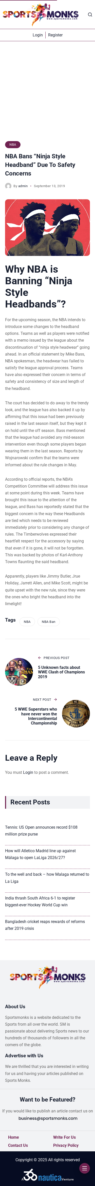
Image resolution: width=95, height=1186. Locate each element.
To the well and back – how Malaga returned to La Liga (47, 878)
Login (28, 772)
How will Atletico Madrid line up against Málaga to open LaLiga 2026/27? (40, 854)
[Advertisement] (47, 93)
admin (23, 186)
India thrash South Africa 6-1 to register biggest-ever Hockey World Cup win (40, 901)
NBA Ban (48, 622)
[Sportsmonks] (41, 14)
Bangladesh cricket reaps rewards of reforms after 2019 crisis (45, 925)
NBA (12, 144)
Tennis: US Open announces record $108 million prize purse (41, 831)
